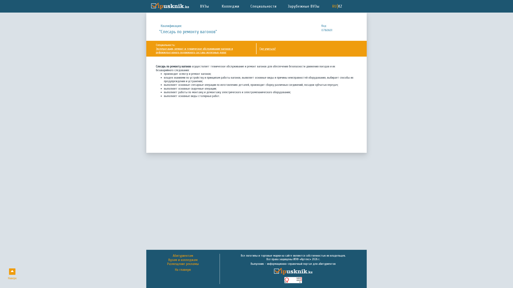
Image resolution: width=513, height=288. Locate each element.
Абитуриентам (183, 256)
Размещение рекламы (183, 264)
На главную (183, 270)
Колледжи (230, 6)
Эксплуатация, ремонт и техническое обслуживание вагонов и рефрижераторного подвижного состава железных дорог (194, 50)
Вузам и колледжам (183, 260)
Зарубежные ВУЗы (303, 6)
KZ (340, 6)
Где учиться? (268, 49)
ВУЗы (204, 6)
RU (334, 6)
